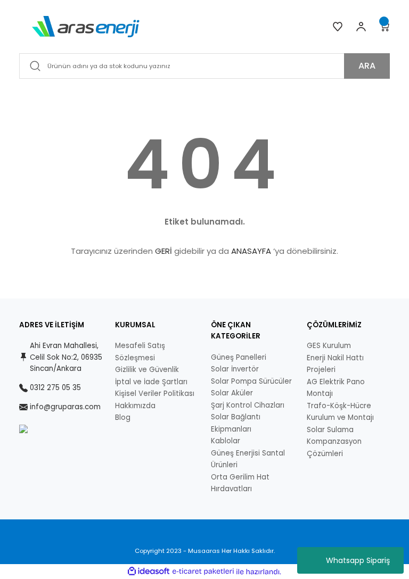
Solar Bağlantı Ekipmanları (235, 423)
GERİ (163, 251)
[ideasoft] (148, 571)
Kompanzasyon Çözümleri (334, 447)
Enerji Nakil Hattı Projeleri (335, 364)
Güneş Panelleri (238, 357)
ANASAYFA (251, 251)
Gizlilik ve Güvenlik (147, 370)
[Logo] (86, 26)
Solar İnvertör (235, 369)
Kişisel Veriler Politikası (154, 393)
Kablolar (225, 441)
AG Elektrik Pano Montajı (336, 388)
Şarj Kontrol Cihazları (247, 405)
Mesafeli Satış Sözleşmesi (140, 352)
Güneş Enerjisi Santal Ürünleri (248, 459)
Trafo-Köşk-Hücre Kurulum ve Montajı (340, 412)
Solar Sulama (330, 430)
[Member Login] (361, 26)
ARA (366, 66)
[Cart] (384, 26)
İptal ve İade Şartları (151, 382)
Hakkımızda (135, 406)
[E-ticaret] (203, 571)
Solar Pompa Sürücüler (251, 381)
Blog (122, 417)
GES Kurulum (329, 346)
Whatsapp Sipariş (358, 560)
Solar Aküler (232, 393)
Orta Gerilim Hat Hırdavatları (240, 483)
